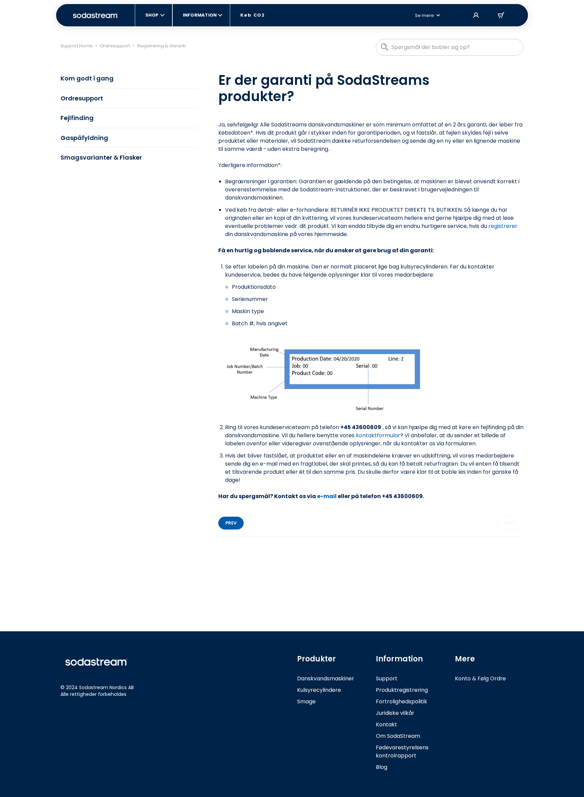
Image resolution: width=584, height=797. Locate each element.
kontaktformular (378, 435)
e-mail (327, 496)
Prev (231, 523)
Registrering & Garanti (161, 46)
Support (386, 678)
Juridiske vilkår (395, 713)
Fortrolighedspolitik (401, 701)
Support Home (76, 46)
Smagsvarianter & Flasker (101, 157)
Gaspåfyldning (84, 138)
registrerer (502, 226)
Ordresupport (115, 46)
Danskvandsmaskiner (325, 678)
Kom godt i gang (87, 78)
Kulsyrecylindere (319, 690)
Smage (306, 701)
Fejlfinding (77, 118)
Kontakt (386, 724)
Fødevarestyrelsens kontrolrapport (402, 751)
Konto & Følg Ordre (480, 678)
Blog (381, 767)
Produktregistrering (402, 690)
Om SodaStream (398, 736)
